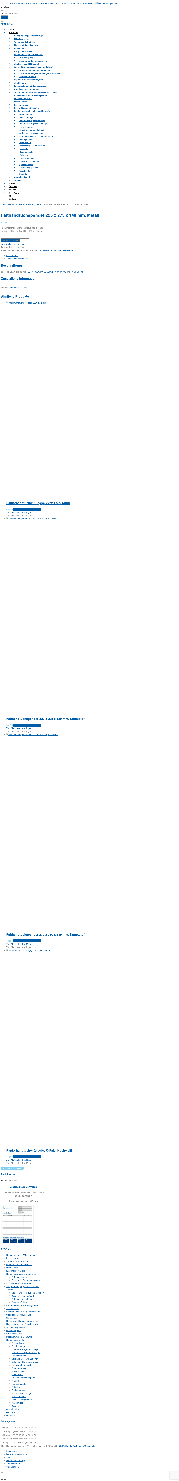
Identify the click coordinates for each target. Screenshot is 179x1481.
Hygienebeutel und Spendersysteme (23, 1324)
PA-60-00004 (77, 271)
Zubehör (15, 1405)
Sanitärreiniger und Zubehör (25, 1358)
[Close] (2, 1472)
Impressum (11, 1451)
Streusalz (18, 180)
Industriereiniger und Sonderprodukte (36, 136)
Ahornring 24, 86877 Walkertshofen (23, 3)
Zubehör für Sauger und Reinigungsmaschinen (40, 73)
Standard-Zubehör (20, 1302)
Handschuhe (12, 1267)
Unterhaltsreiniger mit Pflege (25, 1349)
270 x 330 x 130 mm (17, 287)
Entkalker (16, 1387)
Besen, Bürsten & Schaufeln (19, 1336)
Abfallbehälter (12, 1308)
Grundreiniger (18, 1343)
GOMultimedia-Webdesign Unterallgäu (77, 1445)
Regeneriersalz (19, 1383)
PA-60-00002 (46, 271)
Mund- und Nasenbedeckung (19, 1264)
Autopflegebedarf (14, 1409)
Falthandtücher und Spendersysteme (24, 204)
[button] (7, 24)
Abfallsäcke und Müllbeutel (18, 1283)
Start (3, 204)
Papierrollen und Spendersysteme (22, 1305)
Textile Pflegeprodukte (22, 1399)
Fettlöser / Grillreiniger (22, 1393)
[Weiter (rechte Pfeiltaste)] (5, 1479)
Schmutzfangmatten (15, 1327)
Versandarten (12, 1466)
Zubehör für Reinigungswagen (26, 1280)
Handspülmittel (19, 1371)
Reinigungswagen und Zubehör (21, 1273)
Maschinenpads (13, 1330)
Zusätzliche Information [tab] (17, 258)
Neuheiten (11, 1415)
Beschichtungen (19, 1346)
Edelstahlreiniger (19, 1390)
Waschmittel (17, 1402)
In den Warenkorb (10, 240)
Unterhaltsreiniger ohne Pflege (26, 1352)
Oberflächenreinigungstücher (19, 1314)
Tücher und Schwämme (17, 1261)
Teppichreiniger (19, 1355)
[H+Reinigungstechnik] (107, 3)
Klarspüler (16, 1380)
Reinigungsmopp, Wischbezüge (21, 1254)
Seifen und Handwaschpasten (26, 1361)
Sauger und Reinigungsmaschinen (28, 1292)
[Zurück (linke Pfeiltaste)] (2, 1479)
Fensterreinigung (14, 1333)
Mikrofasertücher (14, 1258)
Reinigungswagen (20, 1277)
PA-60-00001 (33, 271)
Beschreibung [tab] (12, 255)
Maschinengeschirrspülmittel (32, 145)
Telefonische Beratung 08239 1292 (83, 3)
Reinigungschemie (15, 1339)
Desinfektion (17, 1374)
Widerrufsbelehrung (15, 1460)
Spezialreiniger (19, 1396)
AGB (8, 1457)
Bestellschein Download (23, 1187)
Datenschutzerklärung (16, 1454)
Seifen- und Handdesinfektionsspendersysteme (22, 1319)
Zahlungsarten (13, 1463)
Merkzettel (13, 199)
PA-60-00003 (60, 271)
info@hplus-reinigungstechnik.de (53, 3)
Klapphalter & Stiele (15, 1270)
